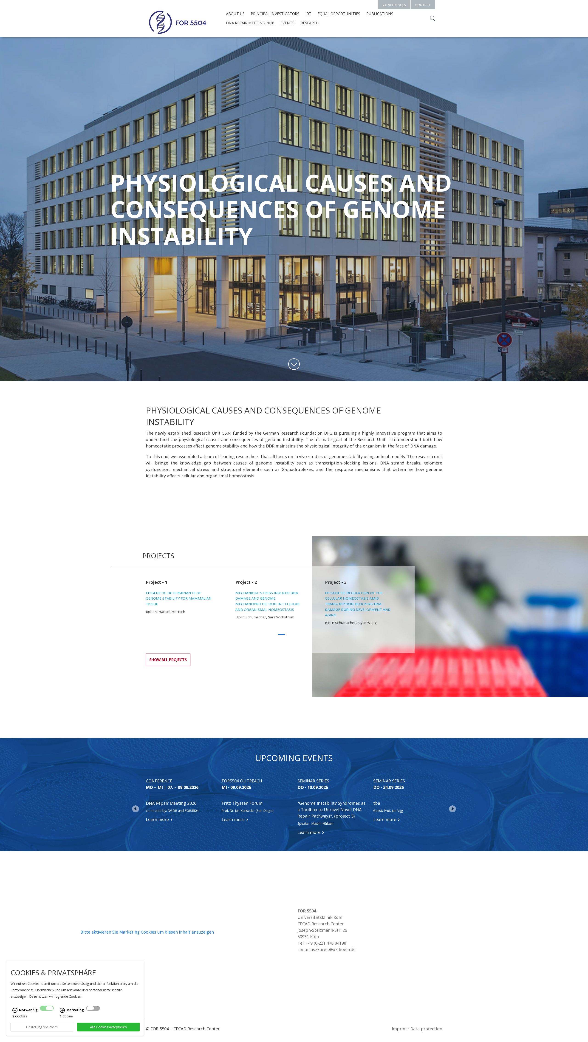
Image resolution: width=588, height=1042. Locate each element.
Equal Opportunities (339, 13)
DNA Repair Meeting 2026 (250, 22)
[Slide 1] (281, 633)
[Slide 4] (306, 633)
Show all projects (168, 659)
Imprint (399, 1028)
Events (287, 22)
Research (310, 22)
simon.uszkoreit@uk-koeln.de (326, 949)
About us (235, 13)
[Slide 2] (289, 633)
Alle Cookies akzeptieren (108, 1027)
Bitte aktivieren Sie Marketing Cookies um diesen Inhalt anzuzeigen (147, 932)
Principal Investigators (275, 13)
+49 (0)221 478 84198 (326, 943)
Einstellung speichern (42, 1027)
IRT (308, 13)
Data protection (426, 1028)
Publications (379, 13)
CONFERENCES (394, 5)
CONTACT (423, 5)
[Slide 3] (298, 633)
